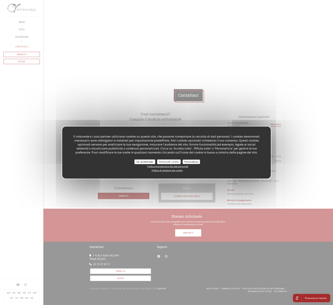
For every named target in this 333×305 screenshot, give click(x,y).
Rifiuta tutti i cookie (169, 161)
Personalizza (191, 161)
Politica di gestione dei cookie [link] (167, 170)
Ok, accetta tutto (144, 161)
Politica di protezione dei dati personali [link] (167, 166)
